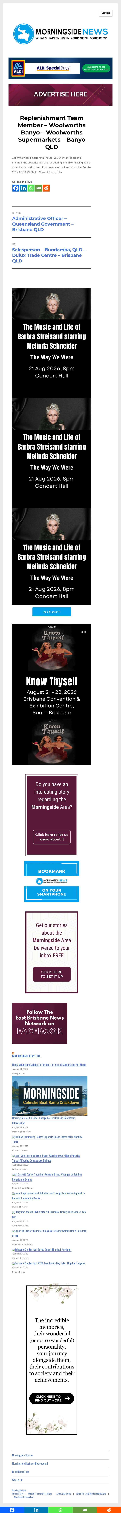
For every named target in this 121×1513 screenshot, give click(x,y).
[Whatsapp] (31, 188)
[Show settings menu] (81, 762)
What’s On (17, 1480)
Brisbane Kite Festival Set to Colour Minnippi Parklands (43, 1249)
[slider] (48, 762)
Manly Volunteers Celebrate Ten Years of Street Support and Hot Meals (49, 1065)
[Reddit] (46, 188)
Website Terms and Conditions (40, 1493)
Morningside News (19, 1490)
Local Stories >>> (52, 612)
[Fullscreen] (88, 762)
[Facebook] (15, 188)
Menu (105, 13)
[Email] (38, 188)
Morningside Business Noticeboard (30, 1463)
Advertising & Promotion (23, 1496)
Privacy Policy (17, 1493)
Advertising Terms (64, 1493)
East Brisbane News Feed (26, 1056)
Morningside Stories (22, 1455)
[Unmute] (75, 762)
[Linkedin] (23, 188)
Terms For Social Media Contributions (91, 1493)
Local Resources (20, 1472)
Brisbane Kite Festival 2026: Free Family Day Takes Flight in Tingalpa (50, 1263)
